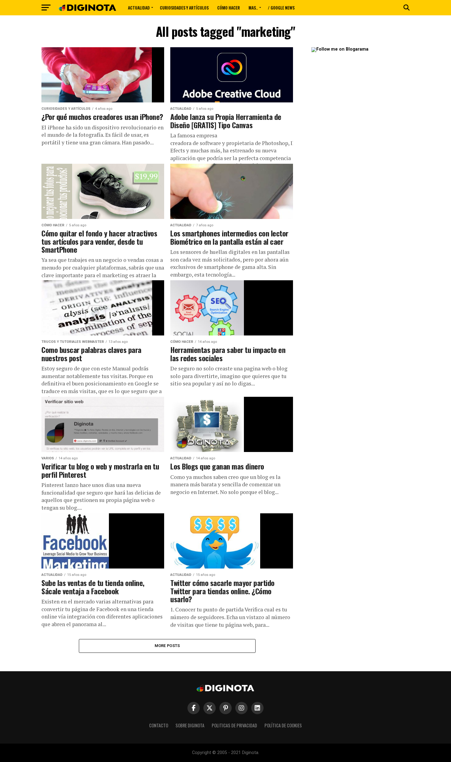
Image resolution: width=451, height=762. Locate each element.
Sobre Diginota (189, 725)
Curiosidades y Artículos (184, 7)
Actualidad (139, 7)
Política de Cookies (283, 725)
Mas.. (253, 7)
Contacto (158, 725)
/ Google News (281, 7)
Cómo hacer (228, 7)
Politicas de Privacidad (234, 725)
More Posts (167, 645)
